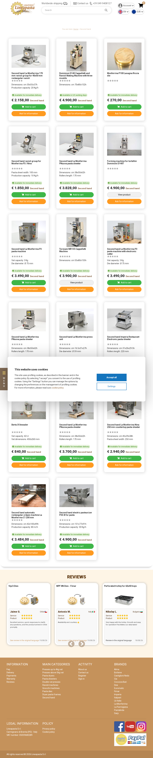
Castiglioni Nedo (121, 675)
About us (82, 669)
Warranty (11, 679)
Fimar (117, 691)
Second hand (48, 697)
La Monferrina (120, 704)
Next (81, 644)
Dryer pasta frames (51, 694)
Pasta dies (47, 691)
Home (75, 29)
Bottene (118, 672)
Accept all (112, 377)
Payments (11, 675)
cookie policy (58, 388)
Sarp (116, 713)
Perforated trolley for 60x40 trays (120, 586)
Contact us (82, 3)
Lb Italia (117, 701)
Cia (115, 679)
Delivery (10, 672)
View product (124, 194)
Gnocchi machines (51, 688)
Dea (116, 685)
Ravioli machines (50, 685)
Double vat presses (51, 682)
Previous (71, 644)
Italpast (117, 697)
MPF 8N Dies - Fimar (66, 586)
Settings (111, 386)
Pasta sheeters (49, 679)
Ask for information (28, 113)
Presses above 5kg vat (53, 672)
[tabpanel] (29, 615)
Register (82, 675)
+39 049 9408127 (102, 3)
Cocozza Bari (120, 682)
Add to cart (30, 107)
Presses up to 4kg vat (52, 669)
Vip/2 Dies (13, 586)
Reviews (76, 576)
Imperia (117, 694)
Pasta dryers (48, 675)
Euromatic (119, 688)
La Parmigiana (121, 707)
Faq (8, 669)
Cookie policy (48, 732)
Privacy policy (48, 729)
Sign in (81, 679)
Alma (116, 669)
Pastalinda (119, 710)
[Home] (23, 8)
